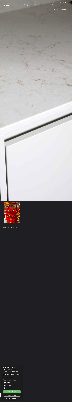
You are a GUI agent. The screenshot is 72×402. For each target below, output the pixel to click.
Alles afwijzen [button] (12, 395)
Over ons (54, 5)
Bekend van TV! (37, 2)
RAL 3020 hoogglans (10, 227)
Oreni (6, 4)
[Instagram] (66, 2)
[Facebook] (60, 2)
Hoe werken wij (44, 5)
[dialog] (11, 383)
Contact (54, 2)
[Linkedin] (63, 2)
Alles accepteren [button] (12, 391)
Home (19, 5)
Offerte (47, 2)
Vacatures (63, 5)
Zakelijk (26, 5)
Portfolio (55, 9)
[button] (12, 398)
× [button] (20, 366)
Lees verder (11, 377)
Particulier (34, 5)
